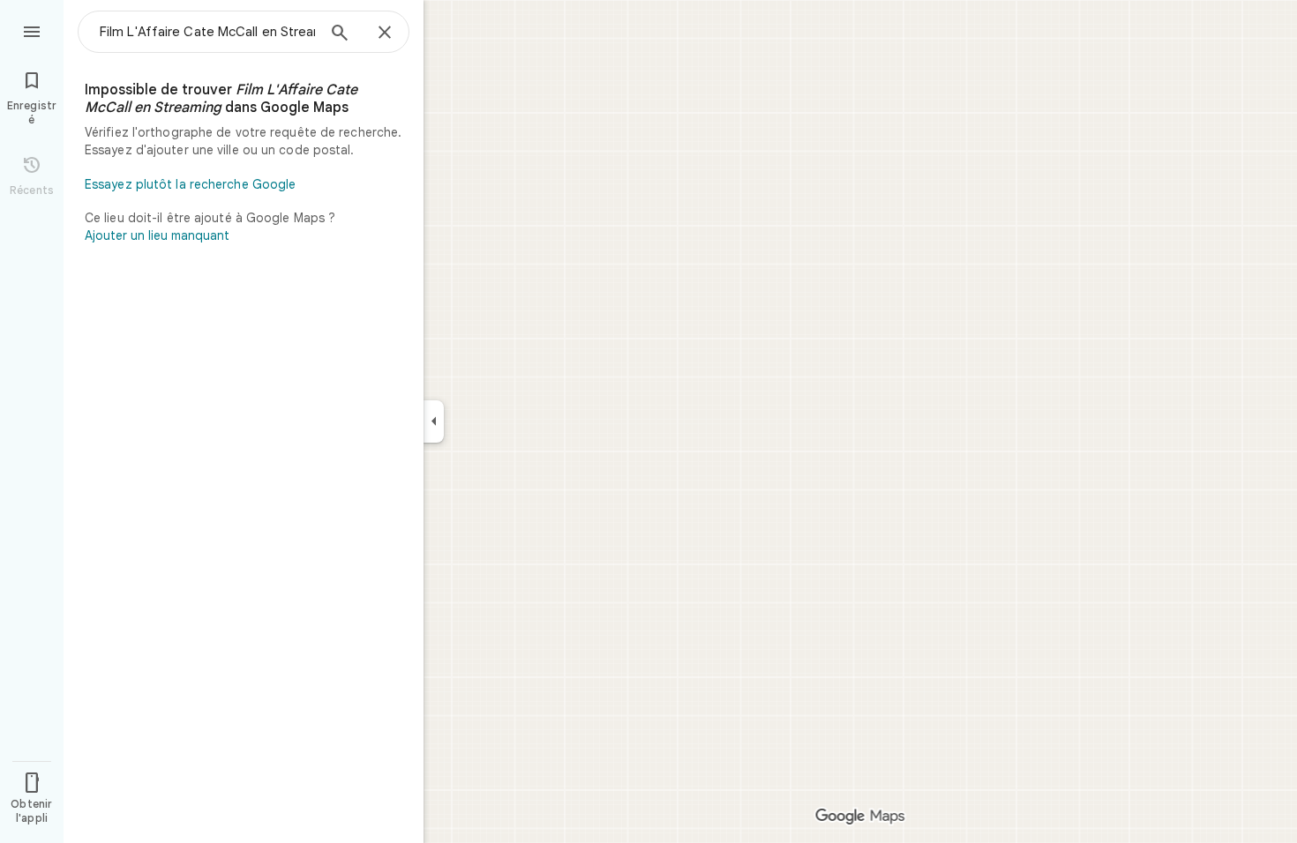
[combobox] (207, 31)
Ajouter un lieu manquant (157, 235)
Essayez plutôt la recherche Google (190, 184)
